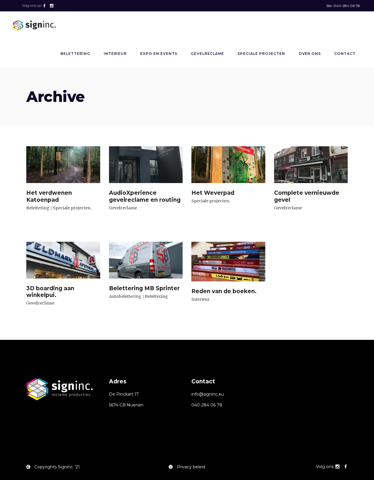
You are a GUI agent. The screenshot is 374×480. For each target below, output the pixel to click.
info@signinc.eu (207, 394)
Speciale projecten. (72, 208)
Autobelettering (125, 296)
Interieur (200, 299)
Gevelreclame (123, 208)
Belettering (37, 208)
